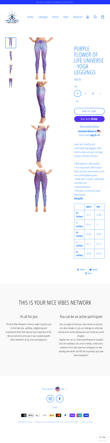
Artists (55, 17)
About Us (78, 17)
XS (77, 93)
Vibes (66, 17)
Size (75, 86)
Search (55, 407)
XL (77, 101)
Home (31, 17)
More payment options (89, 126)
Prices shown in (48, 389)
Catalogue (43, 17)
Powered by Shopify (87, 422)
